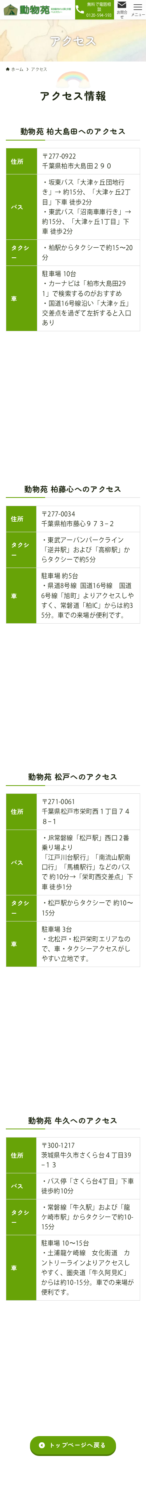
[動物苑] (37, 9)
